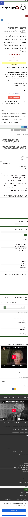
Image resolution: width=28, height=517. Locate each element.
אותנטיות (20, 171)
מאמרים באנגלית (24, 32)
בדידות (18, 173)
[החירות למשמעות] (26, 333)
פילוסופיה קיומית (23, 265)
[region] (14, 509)
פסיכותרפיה (16, 188)
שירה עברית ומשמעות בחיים (21, 269)
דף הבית (25, 23)
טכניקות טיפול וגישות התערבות (17, 23)
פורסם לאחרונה (24, 312)
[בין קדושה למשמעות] (26, 322)
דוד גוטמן (3, 173)
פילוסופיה (8, 186)
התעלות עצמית (11, 175)
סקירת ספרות (23, 263)
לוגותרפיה (11, 180)
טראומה (16, 181)
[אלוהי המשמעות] (26, 329)
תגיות (18, 312)
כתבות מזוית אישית (22, 250)
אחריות (16, 171)
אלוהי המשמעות (22, 329)
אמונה (4, 171)
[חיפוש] (2, 20)
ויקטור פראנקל (17, 129)
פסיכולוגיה (21, 188)
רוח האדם (10, 188)
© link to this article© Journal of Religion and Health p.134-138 (13, 106)
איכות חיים (7, 171)
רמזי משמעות (22, 190)
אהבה (25, 171)
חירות (22, 181)
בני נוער (7, 173)
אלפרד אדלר (23, 129)
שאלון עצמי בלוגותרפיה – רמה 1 (19, 318)
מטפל (24, 183)
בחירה (14, 173)
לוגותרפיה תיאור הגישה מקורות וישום (9, 31)
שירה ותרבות (15, 190)
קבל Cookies (14, 510)
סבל (15, 186)
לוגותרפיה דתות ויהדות (22, 252)
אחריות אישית (12, 171)
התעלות (16, 175)
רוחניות (5, 188)
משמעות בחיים (9, 183)
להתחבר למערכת (15, 166)
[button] (2, 3)
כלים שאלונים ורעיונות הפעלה (20, 248)
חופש (8, 178)
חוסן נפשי (11, 178)
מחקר (26, 183)
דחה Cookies (14, 514)
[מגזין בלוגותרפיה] (14, 7)
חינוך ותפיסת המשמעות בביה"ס (20, 244)
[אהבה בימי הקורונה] (26, 325)
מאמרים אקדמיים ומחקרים (21, 257)
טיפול (19, 181)
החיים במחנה (25, 175)
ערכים (11, 186)
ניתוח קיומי (18, 186)
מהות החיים (4, 181)
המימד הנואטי (20, 175)
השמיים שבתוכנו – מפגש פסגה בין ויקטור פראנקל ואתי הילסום (14, 315)
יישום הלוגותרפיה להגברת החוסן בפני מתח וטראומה (9, 162)
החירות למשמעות (22, 333)
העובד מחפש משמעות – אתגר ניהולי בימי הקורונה (15, 499)
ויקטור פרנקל (17, 178)
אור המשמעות (23, 495)
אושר (23, 171)
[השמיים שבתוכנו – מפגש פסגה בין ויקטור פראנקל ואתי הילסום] (26, 315)
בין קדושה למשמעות (21, 322)
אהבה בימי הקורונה (21, 326)
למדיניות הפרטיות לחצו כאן (21, 507)
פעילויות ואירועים (23, 267)
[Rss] (15, 389)
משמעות (19, 183)
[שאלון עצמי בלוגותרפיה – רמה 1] (26, 318)
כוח (12, 129)
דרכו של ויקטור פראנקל (22, 242)
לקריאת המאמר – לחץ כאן (14, 97)
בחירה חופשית (10, 173)
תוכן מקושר (23, 30)
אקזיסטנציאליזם (23, 173)
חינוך (6, 178)
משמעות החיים (23, 186)
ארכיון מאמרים (24, 224)
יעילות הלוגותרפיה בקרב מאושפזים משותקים (18, 158)
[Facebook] (13, 389)
